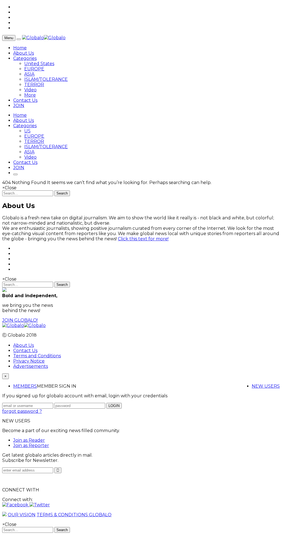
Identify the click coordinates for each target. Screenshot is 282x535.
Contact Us (25, 100)
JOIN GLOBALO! (20, 320)
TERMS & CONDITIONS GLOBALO (74, 514)
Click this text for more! (143, 238)
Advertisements (30, 366)
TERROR (34, 84)
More (30, 95)
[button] (15, 504)
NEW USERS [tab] (266, 386)
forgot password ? (22, 411)
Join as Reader (29, 440)
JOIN (18, 105)
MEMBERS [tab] (25, 386)
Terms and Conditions (37, 355)
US (27, 131)
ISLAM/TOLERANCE (46, 79)
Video (30, 89)
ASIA (29, 74)
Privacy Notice (29, 361)
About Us (23, 53)
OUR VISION (22, 514)
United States (39, 63)
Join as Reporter (31, 445)
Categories (25, 58)
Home (20, 47)
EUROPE (34, 68)
